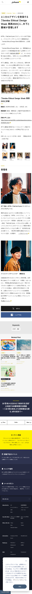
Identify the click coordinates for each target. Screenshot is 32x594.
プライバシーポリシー (19, 580)
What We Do (5, 505)
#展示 (6, 361)
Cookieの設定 (5, 592)
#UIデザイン (13, 390)
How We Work (5, 517)
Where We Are (6, 523)
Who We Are (5, 499)
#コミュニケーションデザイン (5, 363)
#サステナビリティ (20, 363)
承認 (20, 586)
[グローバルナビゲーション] (28, 2)
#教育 (12, 363)
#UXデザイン (7, 388)
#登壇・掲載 (15, 329)
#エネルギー (23, 361)
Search (2, 2)
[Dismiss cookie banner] (26, 561)
